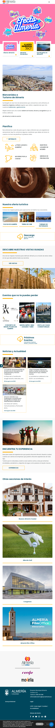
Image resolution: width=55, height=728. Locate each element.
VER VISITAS (13, 263)
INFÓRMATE (12, 139)
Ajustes (48, 724)
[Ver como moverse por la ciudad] (9, 158)
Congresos (27, 602)
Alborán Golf (27, 560)
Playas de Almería (10, 224)
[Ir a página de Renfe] (27, 673)
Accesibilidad (34, 708)
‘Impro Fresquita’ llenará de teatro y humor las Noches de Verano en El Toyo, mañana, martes (38, 372)
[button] (30, 716)
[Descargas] (27, 236)
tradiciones (11, 107)
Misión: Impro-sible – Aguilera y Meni (27, 326)
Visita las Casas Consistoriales (43, 326)
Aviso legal (37, 706)
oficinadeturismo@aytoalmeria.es (41, 697)
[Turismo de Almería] (9, 2)
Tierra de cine (27, 224)
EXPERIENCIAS (13, 468)
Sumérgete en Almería (9, 53)
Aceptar (39, 724)
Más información (22, 726)
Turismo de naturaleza (43, 225)
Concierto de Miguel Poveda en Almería (10, 327)
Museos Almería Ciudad (27, 519)
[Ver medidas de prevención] (34, 158)
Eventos (23, 52)
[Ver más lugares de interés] (34, 147)
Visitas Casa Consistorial (41, 53)
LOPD (31, 706)
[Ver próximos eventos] (27, 340)
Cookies (44, 706)
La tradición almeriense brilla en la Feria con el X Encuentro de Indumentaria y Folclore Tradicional (14, 372)
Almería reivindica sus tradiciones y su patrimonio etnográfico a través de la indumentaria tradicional (12, 399)
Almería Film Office (27, 643)
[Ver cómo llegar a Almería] (9, 147)
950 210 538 (39, 694)
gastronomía (21, 107)
